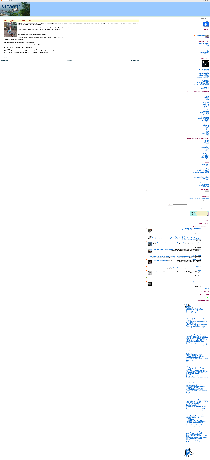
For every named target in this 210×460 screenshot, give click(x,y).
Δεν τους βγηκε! (189, 353)
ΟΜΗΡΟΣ (207, 123)
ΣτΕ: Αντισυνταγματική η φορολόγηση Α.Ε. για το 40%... (196, 372)
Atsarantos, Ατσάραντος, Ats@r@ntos (194, 277)
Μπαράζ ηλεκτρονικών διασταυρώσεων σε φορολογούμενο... (197, 358)
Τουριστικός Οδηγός (205, 184)
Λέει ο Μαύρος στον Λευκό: (191, 323)
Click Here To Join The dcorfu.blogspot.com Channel (199, 198)
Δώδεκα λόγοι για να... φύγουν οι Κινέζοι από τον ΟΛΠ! (196, 362)
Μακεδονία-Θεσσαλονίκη (204, 52)
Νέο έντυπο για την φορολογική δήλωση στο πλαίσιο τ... (196, 400)
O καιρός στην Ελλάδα (205, 164)
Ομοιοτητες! (188, 330)
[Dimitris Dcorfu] (206, 25)
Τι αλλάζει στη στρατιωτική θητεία (192, 417)
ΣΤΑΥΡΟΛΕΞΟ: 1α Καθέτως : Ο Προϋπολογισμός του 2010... (197, 351)
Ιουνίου (187, 449)
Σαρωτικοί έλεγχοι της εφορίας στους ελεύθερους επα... (196, 335)
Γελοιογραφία (188, 320)
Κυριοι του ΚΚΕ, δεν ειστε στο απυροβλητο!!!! (194, 314)
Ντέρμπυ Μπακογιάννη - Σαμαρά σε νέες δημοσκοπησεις (197, 401)
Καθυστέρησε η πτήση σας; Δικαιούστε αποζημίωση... (196, 336)
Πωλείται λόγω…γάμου (190, 391)
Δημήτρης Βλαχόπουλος (200, 35)
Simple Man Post (206, 106)
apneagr (207, 93)
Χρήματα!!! (188, 436)
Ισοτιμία (207, 50)
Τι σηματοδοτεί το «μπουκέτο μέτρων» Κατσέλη (195, 341)
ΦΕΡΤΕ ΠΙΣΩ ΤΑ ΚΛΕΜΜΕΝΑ (204, 69)
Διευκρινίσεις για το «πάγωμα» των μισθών (194, 340)
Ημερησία (207, 49)
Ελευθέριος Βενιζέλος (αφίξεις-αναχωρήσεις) (201, 172)
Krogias (207, 99)
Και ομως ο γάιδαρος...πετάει (191, 328)
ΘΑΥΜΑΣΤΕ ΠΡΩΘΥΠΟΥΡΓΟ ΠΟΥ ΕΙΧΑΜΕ (194, 433)
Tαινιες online (206, 166)
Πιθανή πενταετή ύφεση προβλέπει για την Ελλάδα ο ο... (196, 408)
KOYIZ (187, 409)
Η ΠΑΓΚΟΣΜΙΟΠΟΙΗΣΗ (205, 88)
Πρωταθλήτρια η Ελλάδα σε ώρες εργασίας (194, 420)
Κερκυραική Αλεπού (205, 155)
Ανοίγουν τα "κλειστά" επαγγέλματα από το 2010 (195, 384)
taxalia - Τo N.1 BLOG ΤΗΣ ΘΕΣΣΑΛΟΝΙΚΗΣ (193, 228)
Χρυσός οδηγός (206, 186)
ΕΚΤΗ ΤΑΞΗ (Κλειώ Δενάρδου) (203, 74)
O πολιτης (207, 103)
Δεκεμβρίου (188, 306)
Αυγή (208, 45)
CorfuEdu (207, 143)
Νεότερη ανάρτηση (4, 60)
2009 (187, 305)
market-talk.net (206, 101)
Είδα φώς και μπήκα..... (205, 116)
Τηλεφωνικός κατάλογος (204, 182)
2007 (187, 456)
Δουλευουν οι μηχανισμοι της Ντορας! (193, 310)
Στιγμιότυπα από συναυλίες (204, 75)
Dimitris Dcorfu (207, 21)
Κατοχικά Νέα (206, 119)
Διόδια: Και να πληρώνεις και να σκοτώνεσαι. (194, 376)
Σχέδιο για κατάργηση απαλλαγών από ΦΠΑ (194, 319)
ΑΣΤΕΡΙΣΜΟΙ (207, 76)
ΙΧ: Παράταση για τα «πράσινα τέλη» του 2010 (194, 355)
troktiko (207, 109)
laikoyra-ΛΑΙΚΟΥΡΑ (205, 100)
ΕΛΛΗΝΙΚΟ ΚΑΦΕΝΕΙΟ (205, 117)
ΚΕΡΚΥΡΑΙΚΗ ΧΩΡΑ (205, 120)
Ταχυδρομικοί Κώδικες (205, 181)
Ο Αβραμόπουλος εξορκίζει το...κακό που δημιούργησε (196, 379)
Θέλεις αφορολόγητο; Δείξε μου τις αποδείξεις (194, 312)
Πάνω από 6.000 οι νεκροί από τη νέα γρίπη (194, 414)
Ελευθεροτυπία (206, 47)
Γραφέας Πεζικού (206, 114)
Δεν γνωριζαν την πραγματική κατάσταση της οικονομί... (196, 421)
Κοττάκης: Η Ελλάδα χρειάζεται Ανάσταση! (160, 260)
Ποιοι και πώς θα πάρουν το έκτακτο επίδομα (194, 425)
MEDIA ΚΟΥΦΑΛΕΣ (206, 102)
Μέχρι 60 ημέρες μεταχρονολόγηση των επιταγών (195, 318)
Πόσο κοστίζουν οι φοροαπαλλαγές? (193, 403)
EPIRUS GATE (206, 144)
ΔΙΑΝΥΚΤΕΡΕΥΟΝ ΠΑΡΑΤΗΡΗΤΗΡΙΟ (202, 115)
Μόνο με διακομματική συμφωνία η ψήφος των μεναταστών (197, 334)
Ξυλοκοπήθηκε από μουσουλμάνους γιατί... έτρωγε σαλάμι (197, 371)
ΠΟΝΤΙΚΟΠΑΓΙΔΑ (206, 125)
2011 (187, 303)
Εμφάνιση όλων (207, 288)
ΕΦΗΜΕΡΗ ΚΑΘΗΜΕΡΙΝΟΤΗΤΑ (203, 118)
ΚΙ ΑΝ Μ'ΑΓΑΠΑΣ (206, 81)
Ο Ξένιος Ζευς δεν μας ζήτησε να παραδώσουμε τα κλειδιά (163, 249)
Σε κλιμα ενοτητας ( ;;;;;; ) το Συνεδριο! (193, 402)
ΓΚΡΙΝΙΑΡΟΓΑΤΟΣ (206, 113)
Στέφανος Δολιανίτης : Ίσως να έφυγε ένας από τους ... (196, 338)
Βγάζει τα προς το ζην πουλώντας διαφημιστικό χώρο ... (196, 407)
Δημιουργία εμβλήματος (206, 26)
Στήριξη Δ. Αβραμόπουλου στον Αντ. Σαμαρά (194, 389)
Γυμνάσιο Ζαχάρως (205, 152)
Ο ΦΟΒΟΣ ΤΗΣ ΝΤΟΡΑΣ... (190, 398)
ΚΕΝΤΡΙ (207, 154)
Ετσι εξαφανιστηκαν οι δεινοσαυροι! (193, 441)
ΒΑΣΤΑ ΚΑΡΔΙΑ (206, 87)
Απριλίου (188, 451)
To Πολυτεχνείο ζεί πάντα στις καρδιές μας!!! (194, 360)
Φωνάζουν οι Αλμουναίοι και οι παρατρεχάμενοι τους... (196, 313)
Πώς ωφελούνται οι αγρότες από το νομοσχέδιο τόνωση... (197, 339)
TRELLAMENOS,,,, (206, 108)
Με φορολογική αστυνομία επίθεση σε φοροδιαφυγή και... (197, 440)
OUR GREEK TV (206, 104)
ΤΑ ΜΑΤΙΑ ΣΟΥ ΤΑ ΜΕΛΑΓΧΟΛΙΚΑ (203, 77)
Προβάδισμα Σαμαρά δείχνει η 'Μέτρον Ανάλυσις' (195, 356)
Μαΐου (187, 450)
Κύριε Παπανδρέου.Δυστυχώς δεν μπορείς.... (194, 424)
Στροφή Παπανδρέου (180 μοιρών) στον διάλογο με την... (197, 410)
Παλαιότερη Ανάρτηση (135, 60)
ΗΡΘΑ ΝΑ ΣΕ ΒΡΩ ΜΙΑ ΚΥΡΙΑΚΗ (203, 78)
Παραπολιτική (206, 124)
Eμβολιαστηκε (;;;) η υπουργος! (192, 361)
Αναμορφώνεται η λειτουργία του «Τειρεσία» (194, 443)
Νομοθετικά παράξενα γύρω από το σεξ (193, 393)
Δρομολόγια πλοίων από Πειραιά (203, 170)
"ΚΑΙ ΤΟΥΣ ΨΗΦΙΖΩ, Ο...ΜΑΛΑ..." (203, 82)
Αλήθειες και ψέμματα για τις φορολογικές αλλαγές (195, 370)
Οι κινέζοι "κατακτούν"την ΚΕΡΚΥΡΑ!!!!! (193, 308)
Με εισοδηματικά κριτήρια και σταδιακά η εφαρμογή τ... (196, 423)
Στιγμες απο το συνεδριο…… (191, 394)
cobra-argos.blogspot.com (204, 94)
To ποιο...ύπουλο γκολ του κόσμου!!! (193, 378)
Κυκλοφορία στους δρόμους (204, 175)
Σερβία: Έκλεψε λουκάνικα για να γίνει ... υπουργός (196, 406)
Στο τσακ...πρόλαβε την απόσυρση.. (193, 434)
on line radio (207, 165)
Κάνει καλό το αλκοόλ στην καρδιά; (193, 325)
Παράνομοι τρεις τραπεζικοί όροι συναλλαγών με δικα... (196, 363)
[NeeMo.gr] (207, 193)
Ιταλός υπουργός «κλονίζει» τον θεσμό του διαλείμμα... (196, 321)
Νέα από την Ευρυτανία (205, 157)
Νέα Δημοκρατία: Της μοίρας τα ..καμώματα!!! (194, 309)
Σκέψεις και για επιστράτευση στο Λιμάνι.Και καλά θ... (196, 427)
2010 (187, 304)
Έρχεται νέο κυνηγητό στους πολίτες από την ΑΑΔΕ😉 (191, 229)
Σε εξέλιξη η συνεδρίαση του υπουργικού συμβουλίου (196, 431)
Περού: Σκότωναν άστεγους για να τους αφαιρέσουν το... (196, 324)
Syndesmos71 (206, 107)
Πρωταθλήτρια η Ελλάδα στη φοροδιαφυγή (194, 432)
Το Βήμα (207, 55)
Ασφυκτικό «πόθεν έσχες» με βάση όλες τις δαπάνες (196, 375)
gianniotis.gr (206, 97)
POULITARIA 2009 (206, 105)
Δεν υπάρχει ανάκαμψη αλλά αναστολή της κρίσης (195, 382)
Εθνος (208, 46)
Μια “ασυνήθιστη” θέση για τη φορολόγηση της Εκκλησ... (197, 368)
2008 (187, 455)
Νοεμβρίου (188, 307)
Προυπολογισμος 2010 (190, 419)
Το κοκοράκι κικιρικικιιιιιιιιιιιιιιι (191, 385)
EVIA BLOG (207, 96)
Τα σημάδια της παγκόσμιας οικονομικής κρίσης (195, 392)
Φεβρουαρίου (189, 453)
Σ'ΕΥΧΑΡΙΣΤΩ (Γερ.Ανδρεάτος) (203, 72)
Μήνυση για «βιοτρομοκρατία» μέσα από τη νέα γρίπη (196, 327)
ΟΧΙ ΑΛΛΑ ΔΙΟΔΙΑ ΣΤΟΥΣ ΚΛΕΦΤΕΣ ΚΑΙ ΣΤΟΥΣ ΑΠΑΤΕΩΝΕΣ (197, 377)
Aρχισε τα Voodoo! (189, 374)
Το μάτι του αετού (206, 183)
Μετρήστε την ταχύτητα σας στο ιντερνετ (201, 177)
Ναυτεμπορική (206, 53)
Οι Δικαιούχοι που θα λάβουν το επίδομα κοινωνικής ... (196, 326)
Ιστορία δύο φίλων (189, 322)
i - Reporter (207, 98)
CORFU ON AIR (206, 141)
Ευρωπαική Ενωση (205, 173)
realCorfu (207, 149)
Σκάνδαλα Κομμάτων (205, 128)
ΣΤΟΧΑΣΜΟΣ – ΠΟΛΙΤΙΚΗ (204, 130)
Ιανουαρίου (188, 454)
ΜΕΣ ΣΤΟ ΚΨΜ (206, 86)
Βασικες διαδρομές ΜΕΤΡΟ (204, 169)
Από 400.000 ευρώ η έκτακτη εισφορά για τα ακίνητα (196, 329)
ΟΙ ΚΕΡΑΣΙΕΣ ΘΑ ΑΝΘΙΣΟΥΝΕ (204, 83)
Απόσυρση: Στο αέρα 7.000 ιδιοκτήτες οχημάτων (195, 416)
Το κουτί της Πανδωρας (205, 133)
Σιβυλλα (207, 127)
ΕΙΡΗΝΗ (207, 71)
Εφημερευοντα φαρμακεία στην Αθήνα (202, 174)
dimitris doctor (206, 95)
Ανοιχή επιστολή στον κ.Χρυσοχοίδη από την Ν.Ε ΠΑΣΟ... (197, 352)
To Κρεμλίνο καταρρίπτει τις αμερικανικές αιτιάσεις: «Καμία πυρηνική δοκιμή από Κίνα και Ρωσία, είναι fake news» (171, 267)
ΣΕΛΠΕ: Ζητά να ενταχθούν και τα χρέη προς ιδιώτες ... (196, 386)
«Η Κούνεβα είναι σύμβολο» (191, 405)
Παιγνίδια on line (206, 180)
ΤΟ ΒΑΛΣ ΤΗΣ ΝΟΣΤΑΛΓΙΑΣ (204, 85)
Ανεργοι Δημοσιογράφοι (204, 112)
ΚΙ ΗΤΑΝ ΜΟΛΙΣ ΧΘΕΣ (205, 79)
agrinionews (207, 139)
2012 (187, 302)
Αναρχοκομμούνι (206, 111)
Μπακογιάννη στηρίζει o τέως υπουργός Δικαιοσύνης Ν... (197, 344)
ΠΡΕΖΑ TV (207, 126)
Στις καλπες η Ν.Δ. (189, 311)
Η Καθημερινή (206, 48)
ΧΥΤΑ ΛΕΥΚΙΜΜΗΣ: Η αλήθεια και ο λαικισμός (194, 411)
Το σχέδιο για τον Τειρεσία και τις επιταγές (194, 354)
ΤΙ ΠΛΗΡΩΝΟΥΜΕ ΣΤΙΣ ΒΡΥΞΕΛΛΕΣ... (193, 373)
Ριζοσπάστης (206, 54)
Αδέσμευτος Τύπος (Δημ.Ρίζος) (203, 43)
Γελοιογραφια (188, 383)
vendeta (207, 110)
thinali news (207, 150)
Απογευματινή (206, 44)
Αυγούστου (188, 447)
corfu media (207, 140)
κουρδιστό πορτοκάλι (205, 121)
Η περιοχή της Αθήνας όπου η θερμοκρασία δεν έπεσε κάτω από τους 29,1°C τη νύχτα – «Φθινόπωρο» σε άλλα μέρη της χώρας (171, 256)
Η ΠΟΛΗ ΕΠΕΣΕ (206, 70)
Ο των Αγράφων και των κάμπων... (202, 158)
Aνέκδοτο (188, 439)
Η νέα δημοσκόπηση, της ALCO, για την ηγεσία (195, 367)
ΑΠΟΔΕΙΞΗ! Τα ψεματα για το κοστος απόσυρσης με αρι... (197, 435)
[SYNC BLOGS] (206, 200)
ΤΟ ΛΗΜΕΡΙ (207, 134)
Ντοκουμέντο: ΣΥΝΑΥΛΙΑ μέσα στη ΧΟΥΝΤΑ (201, 84)
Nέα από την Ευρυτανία (205, 147)
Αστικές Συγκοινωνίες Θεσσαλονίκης (202, 168)
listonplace (207, 145)
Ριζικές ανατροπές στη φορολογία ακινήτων (194, 442)
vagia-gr (207, 151)
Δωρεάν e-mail (206, 171)
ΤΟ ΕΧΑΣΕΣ (207, 132)
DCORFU (10, 6)
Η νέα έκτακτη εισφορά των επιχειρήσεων (194, 426)
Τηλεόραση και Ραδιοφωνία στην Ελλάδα (201, 131)
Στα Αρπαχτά (206, 129)
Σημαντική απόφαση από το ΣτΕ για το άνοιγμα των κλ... (196, 343)
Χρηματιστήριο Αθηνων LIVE (204, 185)
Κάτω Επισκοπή (206, 153)
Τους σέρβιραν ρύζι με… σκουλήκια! (193, 395)
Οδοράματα (207, 179)
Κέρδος (208, 51)
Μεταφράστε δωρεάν (205, 176)
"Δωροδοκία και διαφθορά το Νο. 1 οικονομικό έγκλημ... (196, 345)
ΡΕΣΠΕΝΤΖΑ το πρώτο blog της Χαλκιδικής (201, 159)
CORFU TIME (206, 142)
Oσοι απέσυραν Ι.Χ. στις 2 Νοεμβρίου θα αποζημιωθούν (196, 390)
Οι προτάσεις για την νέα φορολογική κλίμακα (194, 388)
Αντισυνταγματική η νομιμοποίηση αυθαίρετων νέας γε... (196, 415)
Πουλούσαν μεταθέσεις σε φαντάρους (193, 399)
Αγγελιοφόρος (206, 42)
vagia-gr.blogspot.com (197, 281)
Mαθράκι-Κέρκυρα (206, 146)
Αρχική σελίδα (69, 60)
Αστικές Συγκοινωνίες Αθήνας (203, 167)
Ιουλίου (187, 448)
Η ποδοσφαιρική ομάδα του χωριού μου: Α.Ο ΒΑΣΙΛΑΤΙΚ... (197, 337)
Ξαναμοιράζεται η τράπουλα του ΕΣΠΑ (193, 357)
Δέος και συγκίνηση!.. (156, 271)
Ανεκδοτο (188, 342)
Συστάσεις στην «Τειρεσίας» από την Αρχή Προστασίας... (196, 437)
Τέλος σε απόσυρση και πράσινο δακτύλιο (194, 438)
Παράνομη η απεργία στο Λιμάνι (192, 387)
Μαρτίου (188, 452)
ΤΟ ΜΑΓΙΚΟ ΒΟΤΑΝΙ (205, 80)
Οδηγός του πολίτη (205, 178)
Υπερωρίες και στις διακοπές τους (192, 404)
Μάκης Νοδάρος (206, 122)
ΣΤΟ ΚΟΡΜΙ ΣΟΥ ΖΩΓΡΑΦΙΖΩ (204, 73)
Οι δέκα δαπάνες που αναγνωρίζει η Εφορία (194, 422)
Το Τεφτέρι (207, 135)
